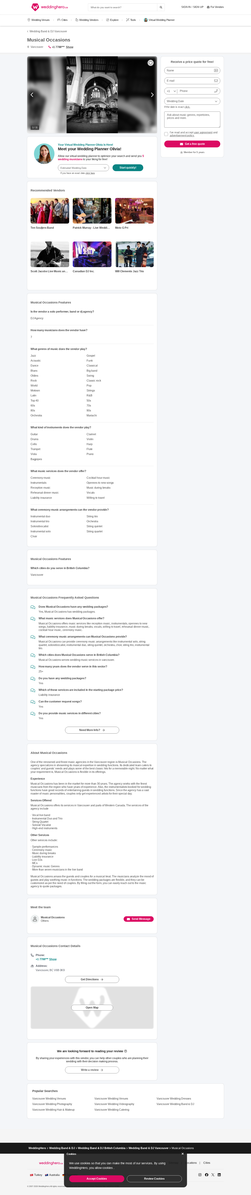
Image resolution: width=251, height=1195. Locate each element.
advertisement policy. (182, 135)
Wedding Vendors (88, 19)
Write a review (89, 1069)
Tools (133, 19)
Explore (114, 19)
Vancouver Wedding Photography (52, 1104)
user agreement (203, 132)
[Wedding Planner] (44, 157)
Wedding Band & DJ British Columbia (101, 1148)
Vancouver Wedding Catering (111, 1109)
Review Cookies (154, 1178)
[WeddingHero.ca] (50, 7)
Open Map (92, 1007)
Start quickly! (128, 167)
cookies (107, 1168)
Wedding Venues (40, 19)
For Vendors (217, 6)
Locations (191, 1162)
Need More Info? (89, 730)
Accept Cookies (97, 1178)
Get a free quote (195, 143)
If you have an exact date (77, 173)
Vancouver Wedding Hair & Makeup (53, 1109)
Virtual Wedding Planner (162, 19)
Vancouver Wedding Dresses (174, 1098)
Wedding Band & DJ (62, 1148)
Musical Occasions (53, 917)
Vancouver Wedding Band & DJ (175, 1104)
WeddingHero (37, 1148)
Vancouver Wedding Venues (49, 1098)
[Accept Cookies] (182, 1153)
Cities (64, 19)
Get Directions (90, 979)
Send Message (141, 918)
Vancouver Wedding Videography (114, 1104)
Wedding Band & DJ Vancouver (48, 31)
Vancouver (36, 46)
